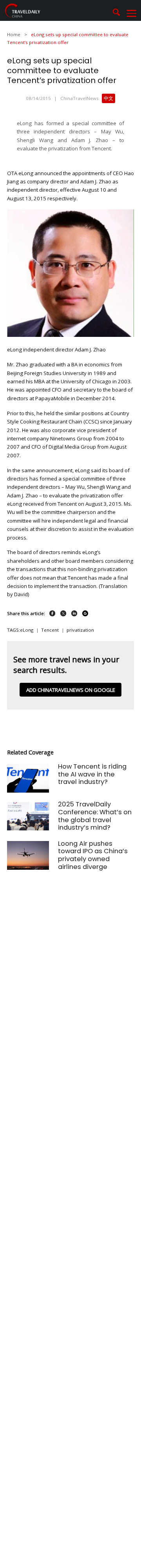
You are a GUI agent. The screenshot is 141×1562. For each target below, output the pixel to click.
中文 (108, 98)
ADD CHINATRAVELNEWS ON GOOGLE (70, 689)
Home (13, 34)
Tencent (50, 630)
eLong (26, 630)
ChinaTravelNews (79, 98)
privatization (80, 630)
